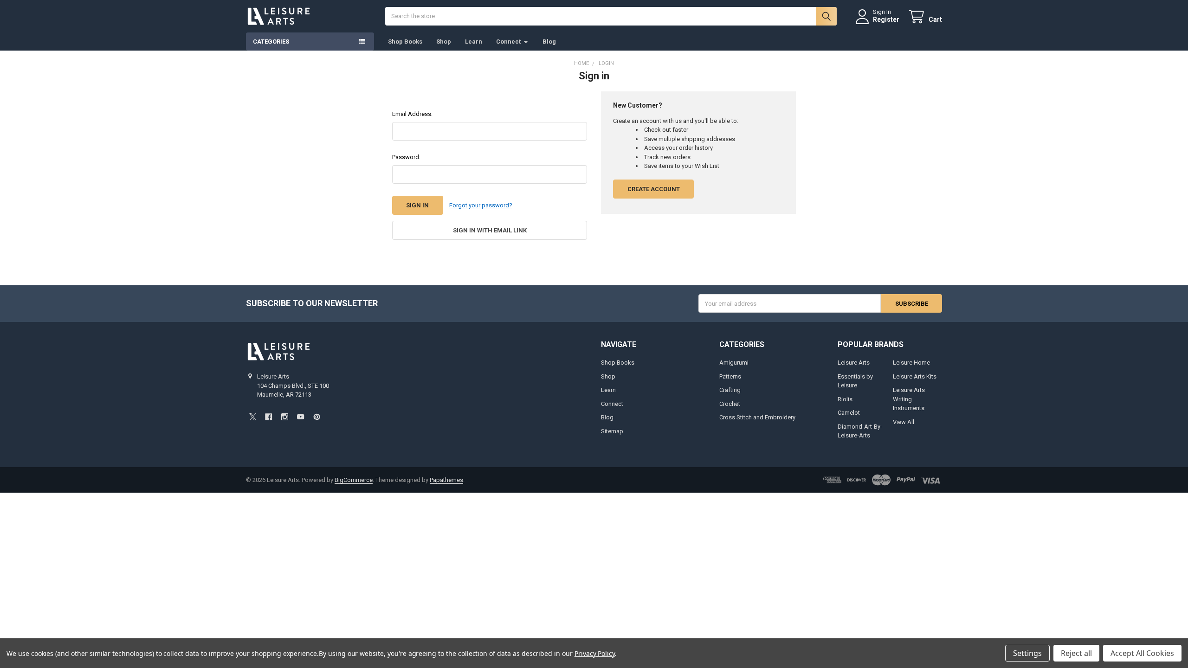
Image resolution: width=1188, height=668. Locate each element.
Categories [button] (271, 41)
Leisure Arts (854, 362)
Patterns (730, 376)
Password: (406, 157)
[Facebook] (268, 417)
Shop (443, 41)
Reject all (1076, 653)
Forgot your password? (480, 205)
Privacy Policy (595, 653)
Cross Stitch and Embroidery (757, 417)
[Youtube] (300, 417)
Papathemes (446, 479)
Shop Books (405, 41)
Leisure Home (911, 362)
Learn (473, 41)
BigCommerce (354, 479)
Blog (549, 41)
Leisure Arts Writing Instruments (909, 398)
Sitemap (612, 431)
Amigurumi (734, 362)
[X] (252, 417)
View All (903, 421)
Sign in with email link (490, 230)
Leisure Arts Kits (914, 376)
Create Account (653, 189)
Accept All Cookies (1142, 653)
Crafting (730, 389)
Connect (508, 41)
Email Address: (412, 113)
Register (886, 19)
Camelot (849, 412)
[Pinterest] (316, 417)
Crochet (729, 403)
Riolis (845, 399)
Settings (1027, 653)
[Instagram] (284, 417)
